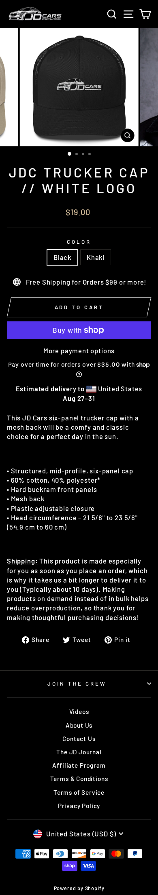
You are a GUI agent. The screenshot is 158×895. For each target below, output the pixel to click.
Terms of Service (79, 792)
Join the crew (77, 683)
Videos (79, 711)
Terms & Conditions (79, 778)
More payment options (79, 350)
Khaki (96, 257)
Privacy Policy (79, 805)
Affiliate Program (78, 765)
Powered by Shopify (79, 888)
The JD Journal (79, 752)
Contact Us (78, 738)
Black (62, 257)
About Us (79, 725)
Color (79, 242)
